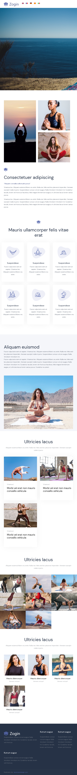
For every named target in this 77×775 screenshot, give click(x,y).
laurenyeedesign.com (21, 772)
